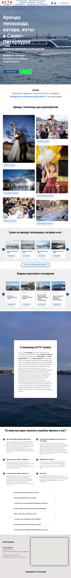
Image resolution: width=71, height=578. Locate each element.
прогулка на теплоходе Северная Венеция (27, 297)
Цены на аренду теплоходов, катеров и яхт (35, 232)
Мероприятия (20, 4)
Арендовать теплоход (35, 572)
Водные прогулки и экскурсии (37, 4)
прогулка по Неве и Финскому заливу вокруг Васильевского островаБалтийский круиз (43, 297)
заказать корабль (37, 430)
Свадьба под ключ (44, 464)
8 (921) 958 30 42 (8, 547)
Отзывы (32, 6)
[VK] (52, 3)
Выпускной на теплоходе (37, 1)
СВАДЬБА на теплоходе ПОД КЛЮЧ (27, 96)
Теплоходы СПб (21, 1)
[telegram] (55, 3)
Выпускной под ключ (53, 464)
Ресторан (40, 2)
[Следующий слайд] (67, 249)
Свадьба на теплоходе (27, 2)
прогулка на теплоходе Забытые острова (12, 297)
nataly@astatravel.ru (8, 549)
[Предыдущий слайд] (3, 249)
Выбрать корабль (10, 485)
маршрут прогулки (48, 454)
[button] (11, 72)
